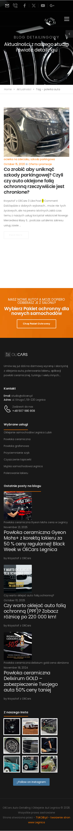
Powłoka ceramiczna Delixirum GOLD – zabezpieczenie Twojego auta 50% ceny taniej (31, 681)
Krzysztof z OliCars (15, 201)
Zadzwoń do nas (22, 407)
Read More (16, 235)
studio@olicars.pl (22, 396)
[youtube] (42, 5)
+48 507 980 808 (23, 411)
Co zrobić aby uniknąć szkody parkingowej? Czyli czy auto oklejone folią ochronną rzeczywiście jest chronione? (34, 180)
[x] (33, 5)
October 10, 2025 (14, 600)
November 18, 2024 (16, 668)
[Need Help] (7, 5)
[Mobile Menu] (66, 18)
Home (8, 89)
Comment (50, 201)
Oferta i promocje (40, 164)
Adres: (7, 400)
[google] (52, 5)
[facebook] (24, 5)
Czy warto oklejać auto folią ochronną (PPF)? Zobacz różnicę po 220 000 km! (35, 611)
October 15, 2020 (14, 164)
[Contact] (8, 408)
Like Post (34, 201)
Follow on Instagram (32, 782)
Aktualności (24, 89)
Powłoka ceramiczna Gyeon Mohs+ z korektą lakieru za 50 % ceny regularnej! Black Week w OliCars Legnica (35, 541)
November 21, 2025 (16, 527)
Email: (7, 396)
